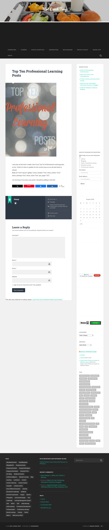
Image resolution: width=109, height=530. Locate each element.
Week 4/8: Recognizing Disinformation (86, 71)
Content (82, 398)
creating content (84, 404)
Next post (52, 216)
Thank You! (97, 50)
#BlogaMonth (83, 378)
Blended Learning (96, 392)
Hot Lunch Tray (54, 9)
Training (92, 440)
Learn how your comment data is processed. (47, 299)
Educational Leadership (85, 409)
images (94, 412)
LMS (97, 423)
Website (14, 276)
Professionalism (84, 435)
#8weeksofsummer (84, 375)
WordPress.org (46, 508)
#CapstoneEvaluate (84, 381)
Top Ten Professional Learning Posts (37, 73)
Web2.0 (82, 443)
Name (14, 260)
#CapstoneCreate (93, 378)
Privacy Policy (82, 50)
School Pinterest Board (89, 352)
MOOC (81, 426)
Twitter (97, 440)
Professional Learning (56, 206)
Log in (43, 499)
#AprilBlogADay (94, 375)
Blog (81, 395)
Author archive (15, 203)
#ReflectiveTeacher (91, 389)
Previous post (54, 213)
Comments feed (46, 505)
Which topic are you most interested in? (89, 156)
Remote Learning (84, 440)
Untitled (82, 355)
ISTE (93, 418)
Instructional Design (84, 418)
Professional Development (57, 205)
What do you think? (90, 443)
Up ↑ (102, 526)
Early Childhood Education (86, 406)
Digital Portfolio (37, 50)
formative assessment (85, 412)
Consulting (12, 50)
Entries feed (45, 502)
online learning (92, 426)
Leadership (82, 421)
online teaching (83, 429)
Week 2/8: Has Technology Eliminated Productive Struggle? (89, 84)
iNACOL (82, 415)
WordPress (34, 526)
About (10, 55)
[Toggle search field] (101, 56)
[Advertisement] (54, 34)
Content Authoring (90, 398)
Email (14, 268)
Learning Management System (87, 423)
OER (86, 426)
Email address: (83, 176)
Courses (24, 50)
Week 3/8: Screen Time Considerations (87, 75)
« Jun (80, 224)
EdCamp (97, 406)
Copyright (92, 401)
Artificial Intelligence (84, 392)
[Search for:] (89, 460)
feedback (95, 409)
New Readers (67, 50)
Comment (15, 235)
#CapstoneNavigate (84, 384)
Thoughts (52, 202)
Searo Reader (45, 475)
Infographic (88, 415)
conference (93, 395)
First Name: (82, 170)
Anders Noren (94, 526)
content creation (84, 401)
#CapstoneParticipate (85, 387)
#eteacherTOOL (95, 387)
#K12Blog (82, 389)
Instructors (53, 50)
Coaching (86, 395)
